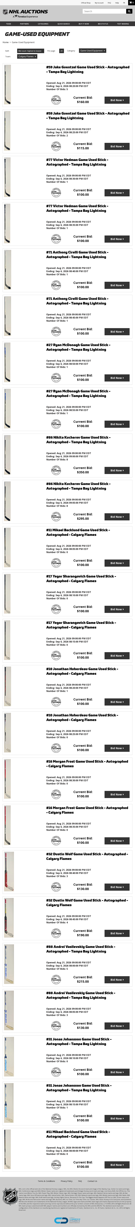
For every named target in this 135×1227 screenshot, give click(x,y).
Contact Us (92, 1181)
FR (124, 3)
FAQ (109, 3)
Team (8, 24)
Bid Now (116, 100)
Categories (43, 24)
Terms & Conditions (46, 1181)
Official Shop (86, 3)
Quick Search (63, 24)
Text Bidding (123, 24)
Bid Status (103, 24)
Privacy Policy (66, 1181)
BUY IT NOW (84, 24)
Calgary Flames (26, 56)
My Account (99, 3)
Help (117, 3)
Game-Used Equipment (91, 51)
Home (6, 42)
